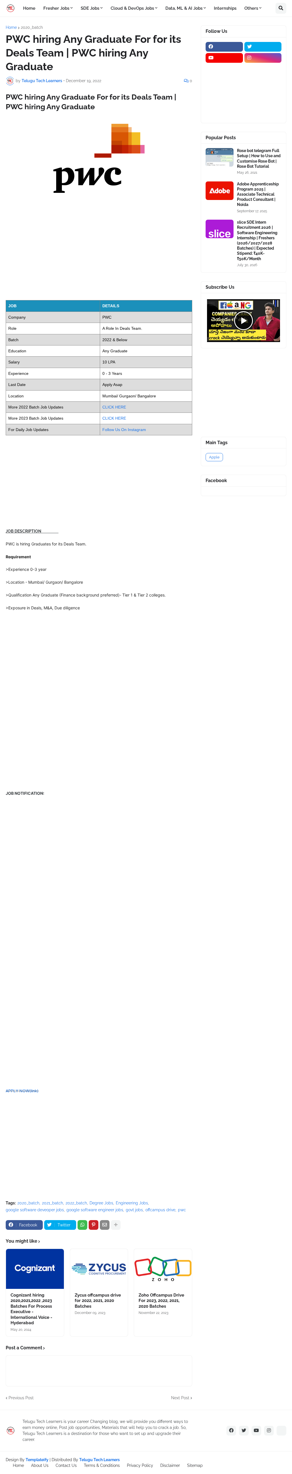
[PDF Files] (263, 102)
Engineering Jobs (132, 1203)
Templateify (37, 1459)
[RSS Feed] (281, 1430)
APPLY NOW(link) (22, 1090)
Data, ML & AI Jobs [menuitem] (183, 8)
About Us (39, 1465)
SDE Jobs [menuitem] (90, 8)
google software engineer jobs (94, 1210)
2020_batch (32, 27)
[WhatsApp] (82, 1225)
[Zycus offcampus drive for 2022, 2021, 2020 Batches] (99, 1269)
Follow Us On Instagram (124, 429)
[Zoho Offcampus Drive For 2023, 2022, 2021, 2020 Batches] (163, 1269)
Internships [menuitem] (225, 8)
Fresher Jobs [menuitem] (56, 8)
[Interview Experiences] (263, 80)
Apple (214, 457)
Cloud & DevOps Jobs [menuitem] (132, 8)
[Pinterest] (93, 1225)
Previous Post (21, 1398)
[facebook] (224, 47)
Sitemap (195, 1465)
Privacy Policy (140, 1465)
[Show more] (116, 1225)
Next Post (180, 1398)
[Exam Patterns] (263, 91)
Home (11, 27)
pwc (182, 1210)
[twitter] (263, 47)
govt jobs (134, 1210)
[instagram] (263, 58)
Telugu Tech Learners (99, 1459)
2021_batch (52, 1203)
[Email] (105, 1225)
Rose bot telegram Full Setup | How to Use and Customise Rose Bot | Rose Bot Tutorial (259, 158)
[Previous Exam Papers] (224, 102)
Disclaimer (170, 1465)
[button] (280, 8)
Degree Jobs (101, 1203)
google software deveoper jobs (35, 1210)
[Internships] (224, 80)
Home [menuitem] (29, 8)
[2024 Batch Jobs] (263, 69)
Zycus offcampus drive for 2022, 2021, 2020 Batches (98, 1301)
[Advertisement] (99, 254)
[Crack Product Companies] (224, 91)
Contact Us (66, 1465)
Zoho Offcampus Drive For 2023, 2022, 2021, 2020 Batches (161, 1301)
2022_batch (76, 1203)
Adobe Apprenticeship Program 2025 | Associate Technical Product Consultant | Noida (258, 194)
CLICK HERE (114, 407)
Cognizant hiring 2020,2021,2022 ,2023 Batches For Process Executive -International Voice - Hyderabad (31, 1309)
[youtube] (224, 58)
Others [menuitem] (251, 8)
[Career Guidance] (224, 113)
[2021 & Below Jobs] (224, 69)
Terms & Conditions (102, 1465)
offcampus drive (160, 1210)
